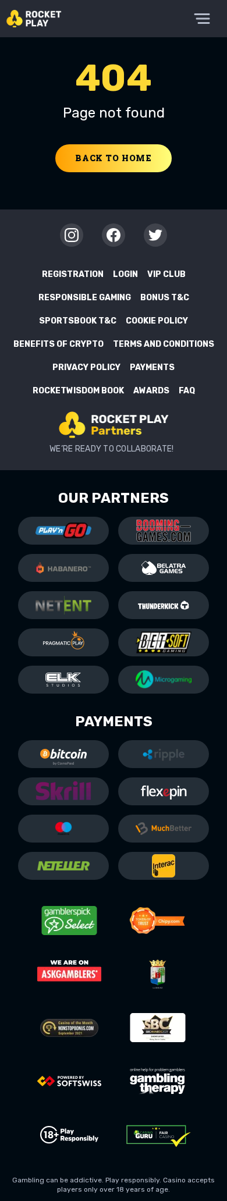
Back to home (113, 158)
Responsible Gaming (84, 298)
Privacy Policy (86, 367)
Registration (73, 274)
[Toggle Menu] (202, 18)
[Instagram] (71, 235)
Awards (151, 391)
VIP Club (166, 274)
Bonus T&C (164, 298)
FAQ (187, 391)
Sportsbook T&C (77, 321)
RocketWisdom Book (78, 391)
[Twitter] (155, 235)
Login (125, 274)
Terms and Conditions (163, 344)
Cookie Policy (157, 321)
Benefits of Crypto (58, 344)
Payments (152, 367)
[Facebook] (113, 235)
